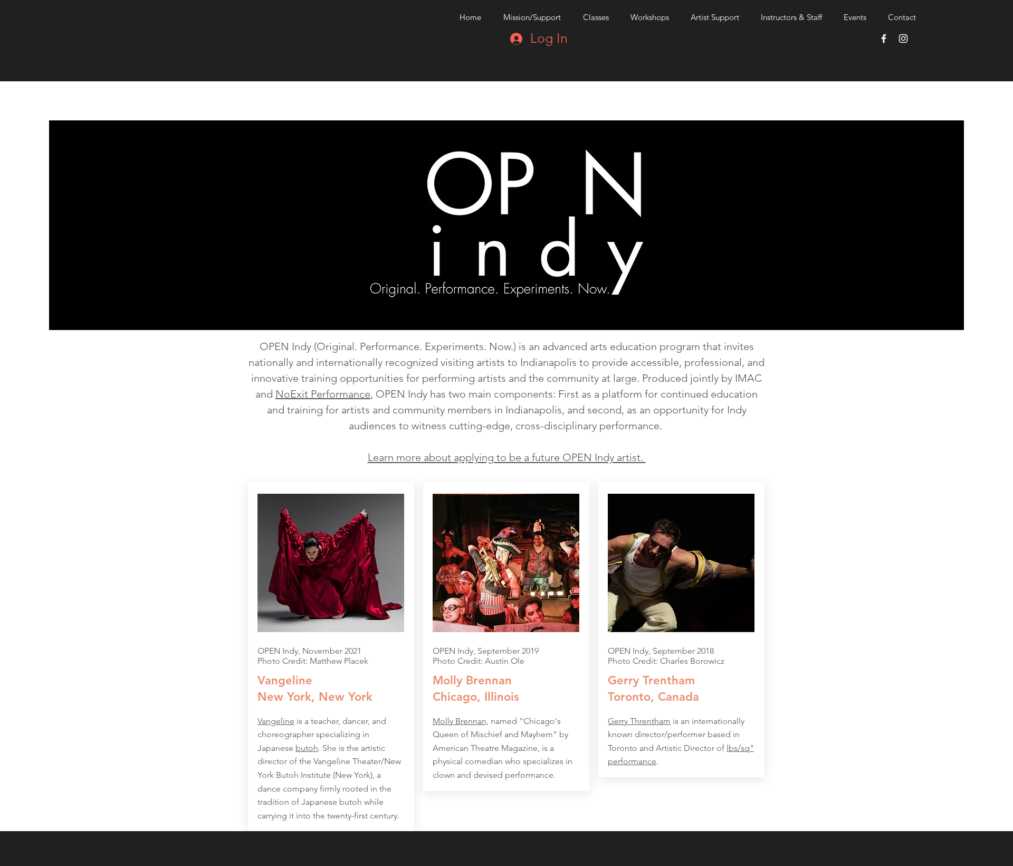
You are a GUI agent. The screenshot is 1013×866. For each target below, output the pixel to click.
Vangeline (275, 721)
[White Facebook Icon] (884, 38)
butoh (306, 748)
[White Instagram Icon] (903, 38)
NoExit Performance (322, 394)
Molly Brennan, (461, 721)
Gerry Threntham (639, 721)
